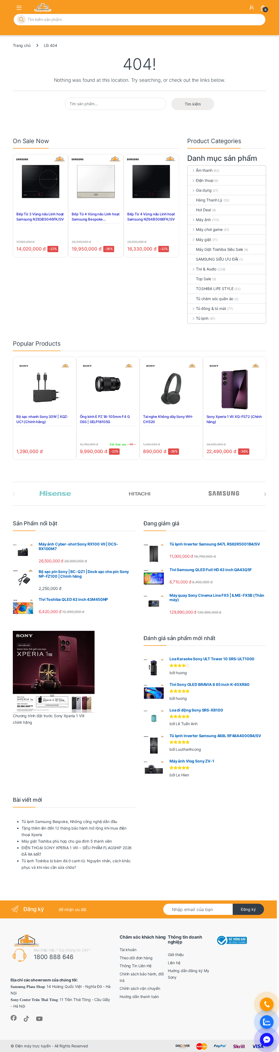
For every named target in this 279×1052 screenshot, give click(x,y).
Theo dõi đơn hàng (136, 957)
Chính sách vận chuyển (140, 988)
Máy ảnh (203, 219)
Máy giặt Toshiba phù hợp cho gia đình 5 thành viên (67, 841)
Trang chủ (22, 45)
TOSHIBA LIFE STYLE (214, 288)
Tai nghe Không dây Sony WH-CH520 (168, 419)
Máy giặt (203, 239)
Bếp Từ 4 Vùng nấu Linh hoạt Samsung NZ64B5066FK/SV (151, 216)
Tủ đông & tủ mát (211, 308)
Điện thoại (204, 180)
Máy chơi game (209, 229)
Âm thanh (204, 170)
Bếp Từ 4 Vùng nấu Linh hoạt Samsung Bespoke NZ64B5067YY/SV (95, 216)
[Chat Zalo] (267, 1022)
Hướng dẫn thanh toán (139, 996)
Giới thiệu (176, 954)
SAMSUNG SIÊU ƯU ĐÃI (217, 259)
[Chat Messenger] (267, 1040)
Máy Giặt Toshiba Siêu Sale (219, 249)
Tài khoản (128, 949)
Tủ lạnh (202, 318)
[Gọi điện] (267, 1004)
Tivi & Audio (206, 269)
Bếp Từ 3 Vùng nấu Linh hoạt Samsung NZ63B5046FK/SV (40, 216)
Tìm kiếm (193, 104)
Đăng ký (248, 909)
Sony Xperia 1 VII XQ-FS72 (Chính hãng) (234, 419)
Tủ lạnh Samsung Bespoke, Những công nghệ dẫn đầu (69, 821)
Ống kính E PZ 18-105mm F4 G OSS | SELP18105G (105, 419)
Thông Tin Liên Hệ (135, 965)
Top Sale (203, 278)
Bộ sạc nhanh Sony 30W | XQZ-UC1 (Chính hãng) (42, 419)
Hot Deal (203, 209)
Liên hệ (174, 962)
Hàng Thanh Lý (209, 200)
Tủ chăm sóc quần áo (214, 298)
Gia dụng (204, 190)
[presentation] (265, 494)
